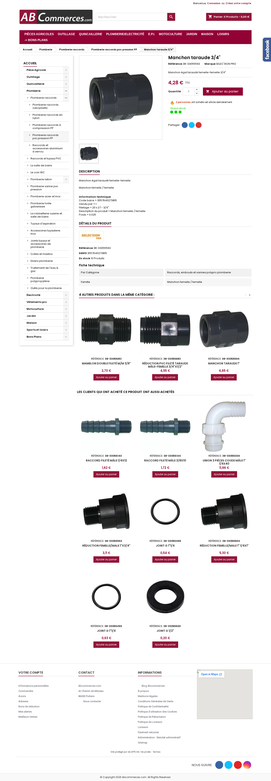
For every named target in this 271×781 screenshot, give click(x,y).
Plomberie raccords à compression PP (47, 126)
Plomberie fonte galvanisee (41, 204)
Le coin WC (38, 172)
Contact (86, 672)
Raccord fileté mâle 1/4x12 (106, 460)
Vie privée (145, 751)
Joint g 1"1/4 (165, 546)
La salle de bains (41, 165)
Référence (175, 64)
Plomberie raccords (44, 98)
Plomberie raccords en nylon (47, 116)
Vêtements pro (37, 302)
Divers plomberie (42, 261)
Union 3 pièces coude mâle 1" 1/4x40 (224, 462)
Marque (210, 64)
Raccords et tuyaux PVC (46, 158)
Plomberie (33, 91)
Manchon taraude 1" (224, 363)
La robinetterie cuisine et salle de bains (46, 215)
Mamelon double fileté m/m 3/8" (106, 363)
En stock (84, 258)
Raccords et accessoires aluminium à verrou (48, 148)
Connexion (213, 3)
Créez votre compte (238, 3)
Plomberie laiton (41, 179)
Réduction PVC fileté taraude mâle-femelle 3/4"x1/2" (165, 365)
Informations (150, 672)
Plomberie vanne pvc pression (44, 187)
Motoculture (35, 309)
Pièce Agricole (36, 70)
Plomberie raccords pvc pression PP (46, 136)
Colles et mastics (42, 254)
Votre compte (30, 672)
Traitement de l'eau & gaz (44, 269)
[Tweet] (192, 125)
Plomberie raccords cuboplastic (46, 106)
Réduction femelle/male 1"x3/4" (106, 546)
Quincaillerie (35, 84)
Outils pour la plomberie (46, 288)
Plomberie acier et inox (45, 196)
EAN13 (83, 253)
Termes (156, 751)
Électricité (33, 295)
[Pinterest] (199, 125)
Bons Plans (34, 337)
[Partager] (185, 125)
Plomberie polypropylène (40, 279)
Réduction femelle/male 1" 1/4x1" (224, 546)
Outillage (33, 77)
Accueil (30, 63)
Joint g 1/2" (165, 631)
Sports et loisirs (37, 330)
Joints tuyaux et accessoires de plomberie (41, 244)
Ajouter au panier (222, 91)
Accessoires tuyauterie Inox (45, 232)
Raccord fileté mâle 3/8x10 (165, 460)
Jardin (31, 316)
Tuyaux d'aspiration (43, 223)
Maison (32, 323)
